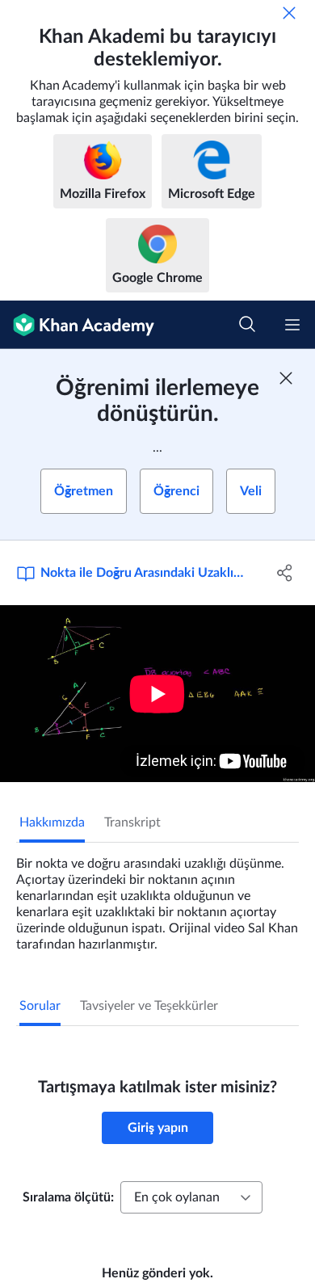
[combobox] (191, 1197)
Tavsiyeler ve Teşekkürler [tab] (149, 1005)
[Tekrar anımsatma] (289, 13)
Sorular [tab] (40, 1005)
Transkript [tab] (132, 822)
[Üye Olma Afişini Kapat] (286, 378)
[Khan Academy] (77, 324)
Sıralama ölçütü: (68, 1197)
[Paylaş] (285, 573)
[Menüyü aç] (292, 324)
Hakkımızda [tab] (52, 822)
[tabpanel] (157, 898)
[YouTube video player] (157, 693)
